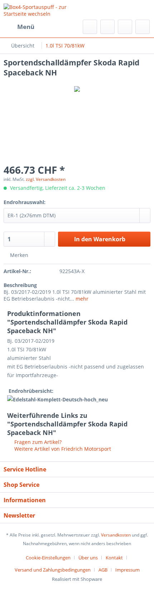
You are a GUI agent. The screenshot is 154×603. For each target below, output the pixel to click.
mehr (81, 298)
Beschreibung (20, 285)
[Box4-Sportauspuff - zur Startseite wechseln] (40, 10)
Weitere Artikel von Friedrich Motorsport (62, 448)
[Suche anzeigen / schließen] (90, 27)
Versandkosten (116, 535)
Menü (25, 27)
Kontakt (114, 557)
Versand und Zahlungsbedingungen (53, 570)
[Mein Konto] (125, 27)
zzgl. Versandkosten (46, 179)
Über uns (88, 557)
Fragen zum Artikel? (37, 442)
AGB (102, 570)
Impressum (127, 570)
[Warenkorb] (142, 27)
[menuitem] (19, 27)
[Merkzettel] (107, 27)
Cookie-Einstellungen (48, 557)
